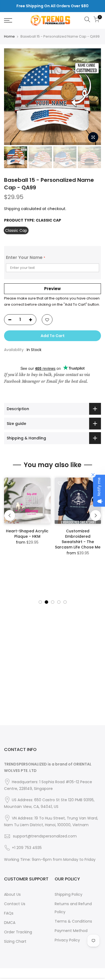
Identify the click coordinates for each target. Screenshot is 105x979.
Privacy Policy (67, 940)
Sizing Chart (15, 941)
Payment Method (71, 930)
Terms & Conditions (73, 921)
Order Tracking (18, 932)
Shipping (12, 208)
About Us (12, 894)
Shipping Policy (68, 894)
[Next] (93, 96)
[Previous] (11, 96)
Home (9, 36)
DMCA (9, 922)
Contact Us (14, 903)
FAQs (8, 913)
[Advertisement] (52, 672)
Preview (52, 288)
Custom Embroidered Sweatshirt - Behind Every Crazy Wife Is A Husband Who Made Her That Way (79, 541)
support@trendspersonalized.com (45, 836)
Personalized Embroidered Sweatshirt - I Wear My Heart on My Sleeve (28, 539)
